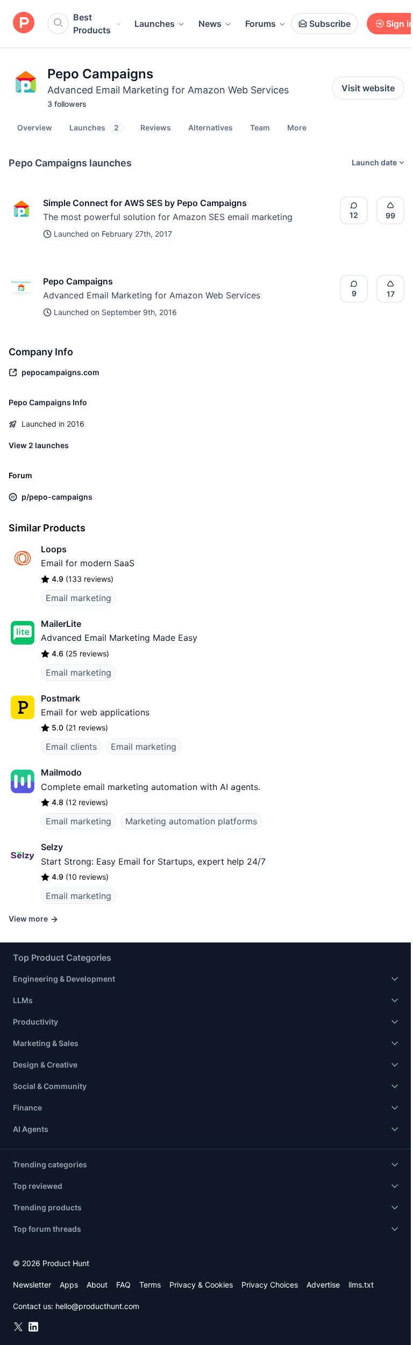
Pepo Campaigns (78, 281)
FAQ (123, 1284)
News (210, 23)
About (97, 1284)
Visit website (368, 88)
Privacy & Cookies (201, 1284)
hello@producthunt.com (97, 1306)
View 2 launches (39, 445)
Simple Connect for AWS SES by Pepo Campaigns (145, 203)
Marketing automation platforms (191, 821)
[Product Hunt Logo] (23, 23)
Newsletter (32, 1284)
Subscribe (330, 23)
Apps (69, 1284)
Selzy (52, 847)
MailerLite (61, 623)
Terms (150, 1284)
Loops (54, 549)
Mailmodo (61, 772)
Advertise (323, 1284)
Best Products (92, 23)
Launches (154, 23)
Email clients (71, 746)
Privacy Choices (269, 1284)
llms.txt (361, 1284)
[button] (297, 127)
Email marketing (78, 598)
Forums (260, 23)
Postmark (60, 698)
